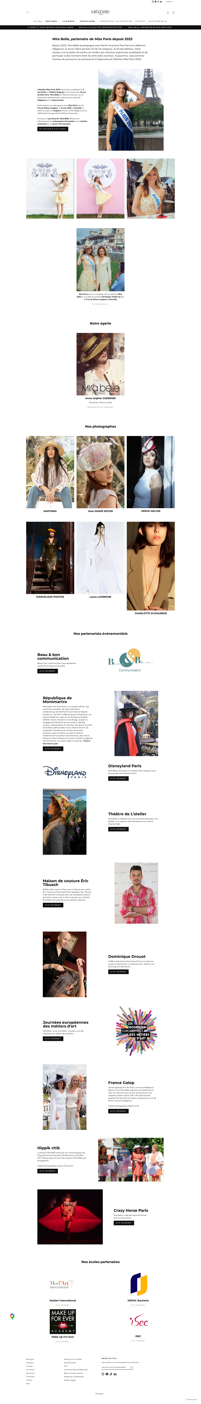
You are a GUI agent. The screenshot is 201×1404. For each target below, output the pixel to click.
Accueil (38, 21)
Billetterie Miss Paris (53, 129)
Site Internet (63, 1305)
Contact (140, 21)
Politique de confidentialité (74, 1377)
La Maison (68, 21)
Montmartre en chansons (100, 407)
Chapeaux (30, 1363)
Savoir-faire (88, 21)
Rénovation (30, 1373)
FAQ (27, 1384)
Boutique (52, 21)
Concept (29, 1366)
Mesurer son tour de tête (73, 1359)
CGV (66, 1366)
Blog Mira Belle (158, 21)
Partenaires (30, 1377)
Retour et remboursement (73, 1373)
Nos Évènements (70, 1363)
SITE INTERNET (48, 671)
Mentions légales (70, 1380)
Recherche (30, 1359)
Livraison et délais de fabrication (76, 1370)
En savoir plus (100, 304)
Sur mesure (30, 1370)
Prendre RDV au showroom (116, 21)
